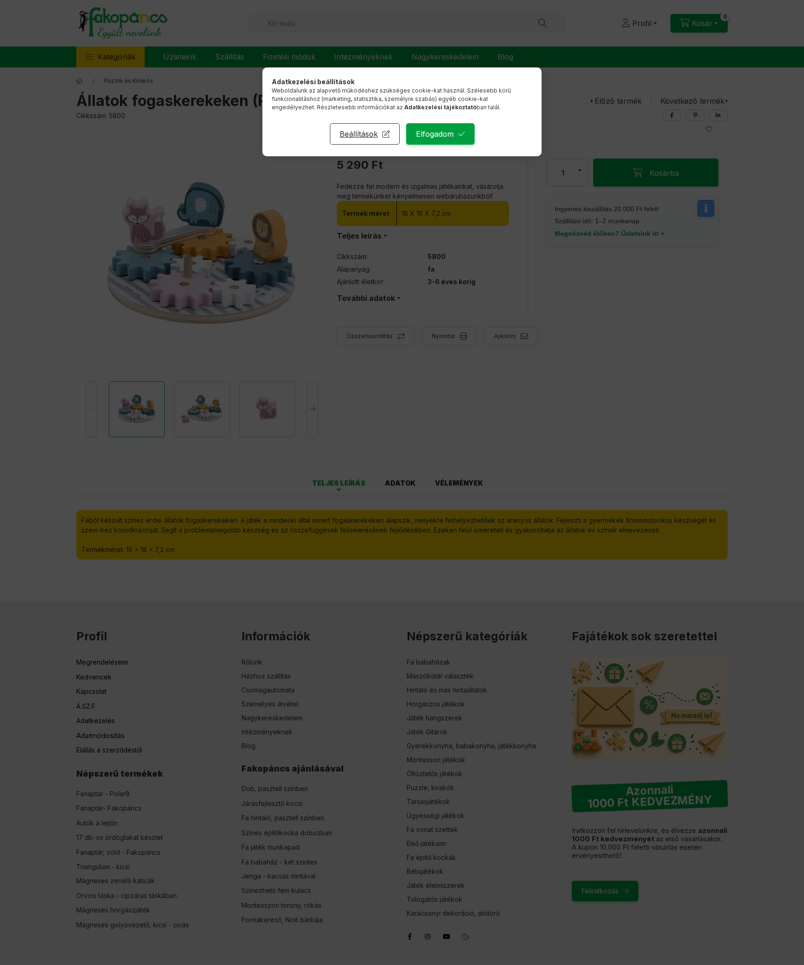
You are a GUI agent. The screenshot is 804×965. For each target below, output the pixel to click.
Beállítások (359, 134)
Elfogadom (435, 134)
